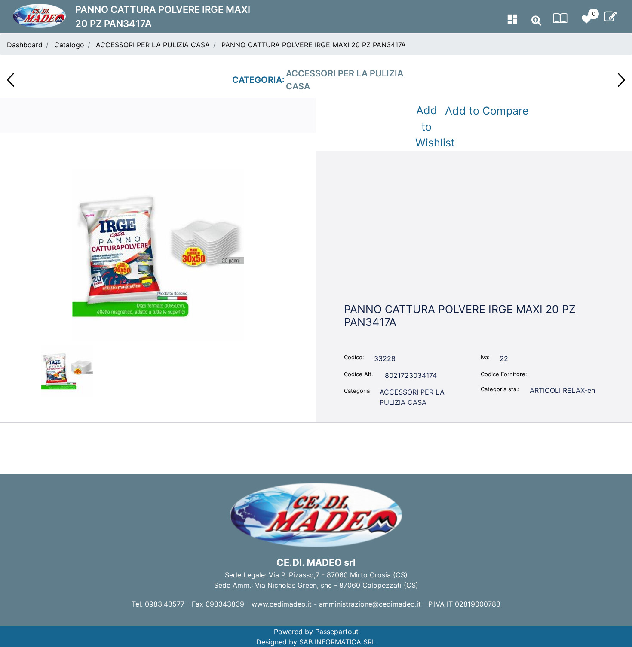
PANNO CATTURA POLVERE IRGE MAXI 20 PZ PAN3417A (313, 44)
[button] (158, 254)
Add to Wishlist (428, 126)
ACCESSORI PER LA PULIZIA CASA (153, 44)
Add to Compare (487, 110)
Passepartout (337, 631)
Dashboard (25, 44)
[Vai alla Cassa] (610, 16)
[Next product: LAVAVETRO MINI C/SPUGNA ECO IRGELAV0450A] (621, 80)
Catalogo (69, 44)
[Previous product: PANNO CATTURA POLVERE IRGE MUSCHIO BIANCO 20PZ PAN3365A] (10, 80)
